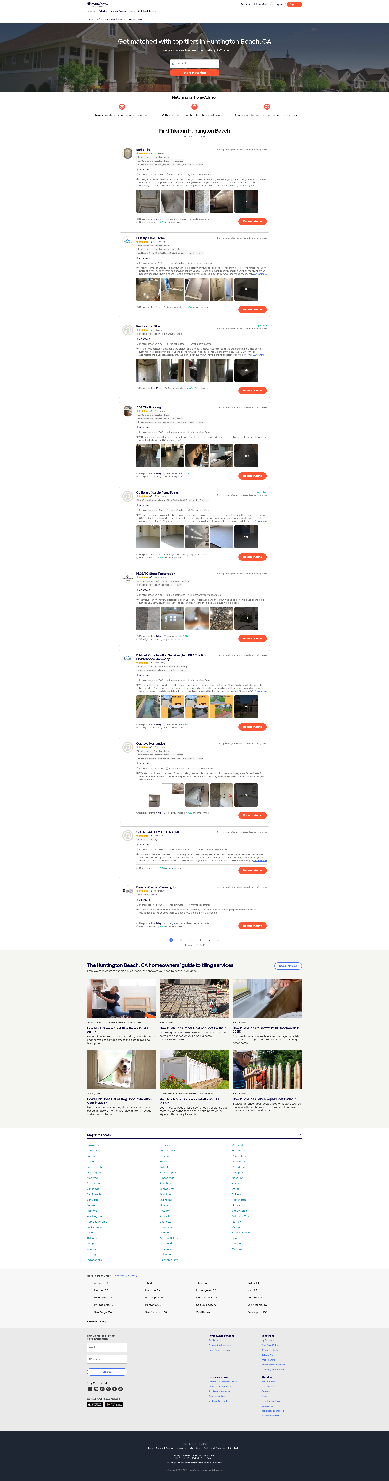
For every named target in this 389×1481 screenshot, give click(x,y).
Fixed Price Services (219, 1350)
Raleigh (164, 1232)
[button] (148, 201)
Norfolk (236, 1221)
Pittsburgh (238, 1161)
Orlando (92, 1238)
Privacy (177, 1457)
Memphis (237, 1172)
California (186, 1457)
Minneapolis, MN (155, 1297)
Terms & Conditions (213, 1463)
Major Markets (99, 1135)
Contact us (267, 1406)
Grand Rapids (167, 1172)
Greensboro (166, 1227)
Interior (91, 11)
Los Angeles (94, 1172)
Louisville (165, 1145)
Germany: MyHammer (176, 1448)
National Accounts (218, 1401)
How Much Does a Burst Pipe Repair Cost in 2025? (118, 1030)
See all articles (288, 966)
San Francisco (95, 1194)
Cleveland (165, 1249)
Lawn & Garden (118, 11)
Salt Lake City (240, 1216)
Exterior (102, 11)
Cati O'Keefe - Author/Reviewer (178, 1093)
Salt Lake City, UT (207, 1305)
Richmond (238, 1227)
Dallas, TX (253, 1283)
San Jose (92, 1199)
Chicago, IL (203, 1283)
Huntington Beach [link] (113, 19)
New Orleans (167, 1150)
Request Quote (252, 221)
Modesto (92, 1178)
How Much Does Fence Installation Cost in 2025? (190, 1101)
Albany (163, 1205)
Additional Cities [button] (95, 1321)
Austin (236, 1183)
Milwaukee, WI (103, 1297)
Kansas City (166, 1189)
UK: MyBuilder (234, 1448)
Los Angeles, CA (206, 1290)
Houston (237, 1205)
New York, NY (255, 1297)
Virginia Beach (241, 1232)
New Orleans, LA (206, 1297)
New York (165, 1210)
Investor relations (270, 1401)
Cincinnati (165, 1243)
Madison (237, 1243)
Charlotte (165, 1221)
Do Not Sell (197, 1457)
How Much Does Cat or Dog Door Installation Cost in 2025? (119, 1101)
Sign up (107, 1371)
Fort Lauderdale (97, 1221)
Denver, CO (101, 1290)
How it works (268, 1381)
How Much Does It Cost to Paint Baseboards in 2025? (266, 1029)
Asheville (164, 1216)
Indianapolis (94, 1260)
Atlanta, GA (101, 1283)
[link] (194, 157)
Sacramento (94, 1183)
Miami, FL (253, 1290)
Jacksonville (94, 1227)
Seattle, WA (203, 1312)
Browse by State (125, 1275)
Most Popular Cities (99, 1275)
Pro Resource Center (219, 1391)
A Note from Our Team (273, 1364)
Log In (278, 4)
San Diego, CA (103, 1312)
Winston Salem (168, 1238)
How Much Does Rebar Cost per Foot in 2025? (193, 1028)
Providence (239, 1167)
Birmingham (94, 1145)
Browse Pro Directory (219, 1345)
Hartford (92, 1210)
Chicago (92, 1254)
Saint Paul (165, 1183)
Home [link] (90, 19)
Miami (90, 1232)
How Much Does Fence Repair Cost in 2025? (264, 1099)
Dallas (235, 1189)
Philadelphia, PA (104, 1305)
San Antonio (239, 1210)
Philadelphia (239, 1156)
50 (217, 940)
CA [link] (98, 19)
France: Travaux (155, 1448)
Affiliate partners (270, 1415)
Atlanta (91, 1249)
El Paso (236, 1194)
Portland (237, 1145)
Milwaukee (238, 1249)
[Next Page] (227, 940)
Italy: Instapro (195, 1448)
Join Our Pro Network (219, 1386)
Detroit (163, 1167)
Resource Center (270, 1350)
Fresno (91, 1161)
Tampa (91, 1243)
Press (264, 1396)
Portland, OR (153, 1305)
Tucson (91, 1156)
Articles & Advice (147, 11)
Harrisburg (238, 1150)
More (132, 11)
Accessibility (210, 1457)
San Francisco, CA (156, 1312)
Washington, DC (257, 1312)
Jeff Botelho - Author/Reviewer (106, 1022)
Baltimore (165, 1156)
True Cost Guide (270, 1345)
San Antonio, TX (257, 1305)
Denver (91, 1205)
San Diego (93, 1189)
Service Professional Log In (222, 1381)
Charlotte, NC (153, 1283)
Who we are (267, 1386)
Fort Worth (239, 1199)
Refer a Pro (267, 1355)
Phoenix (92, 1150)
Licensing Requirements (274, 1369)
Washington (94, 1216)
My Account (267, 1340)
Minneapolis (166, 1178)
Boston (163, 1161)
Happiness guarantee (272, 1410)
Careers (265, 1391)
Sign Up (294, 4)
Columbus (165, 1254)
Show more (261, 274)
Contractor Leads (217, 1396)
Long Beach (94, 1167)
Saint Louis (166, 1194)
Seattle (236, 1238)
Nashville (237, 1178)
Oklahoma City (168, 1260)
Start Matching (194, 73)
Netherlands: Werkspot (214, 1448)
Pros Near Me (268, 1359)
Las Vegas (165, 1199)
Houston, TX (152, 1290)
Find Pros (213, 1340)
